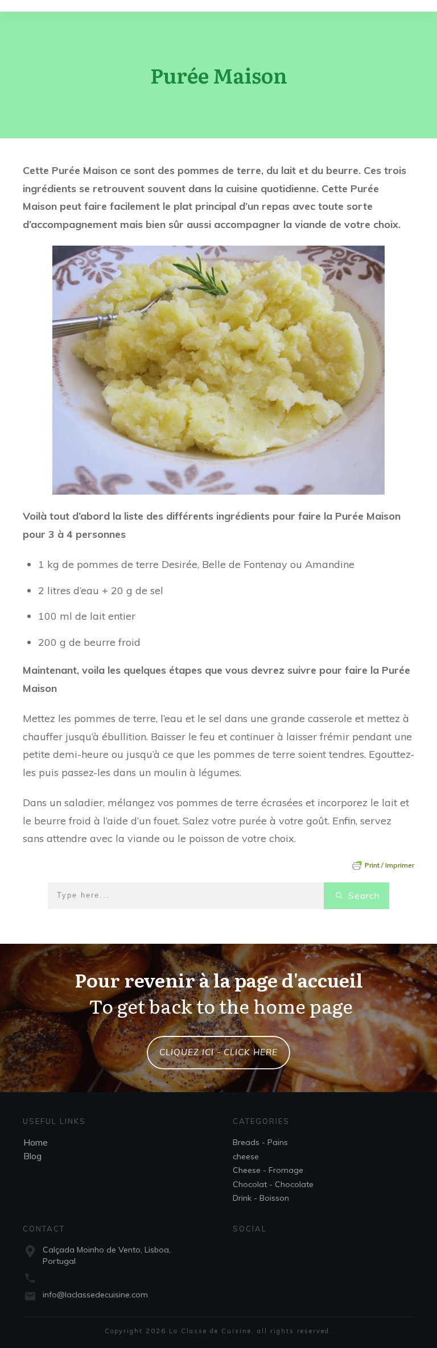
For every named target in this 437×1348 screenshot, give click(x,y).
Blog (32, 1156)
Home (35, 1142)
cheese (246, 1156)
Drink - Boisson (261, 1198)
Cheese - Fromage (268, 1170)
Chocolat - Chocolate (273, 1184)
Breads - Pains (260, 1142)
